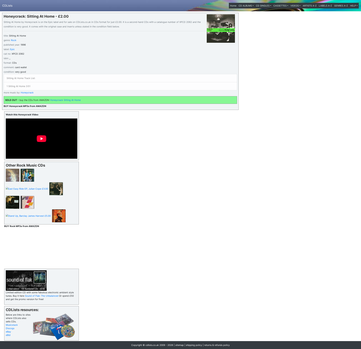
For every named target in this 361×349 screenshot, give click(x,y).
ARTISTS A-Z (310, 5)
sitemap (179, 345)
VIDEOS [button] (294, 5)
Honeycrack (27, 92)
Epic (12, 49)
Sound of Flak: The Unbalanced (41, 295)
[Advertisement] (41, 247)
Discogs (10, 328)
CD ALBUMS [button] (245, 5)
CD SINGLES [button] (262, 5)
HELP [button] (353, 5)
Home (233, 5)
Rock (13, 40)
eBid (8, 335)
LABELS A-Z (325, 5)
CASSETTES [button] (280, 5)
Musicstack (12, 324)
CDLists (7, 5)
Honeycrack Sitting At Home (65, 100)
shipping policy (194, 345)
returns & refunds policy (217, 345)
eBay (8, 331)
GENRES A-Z (341, 5)
